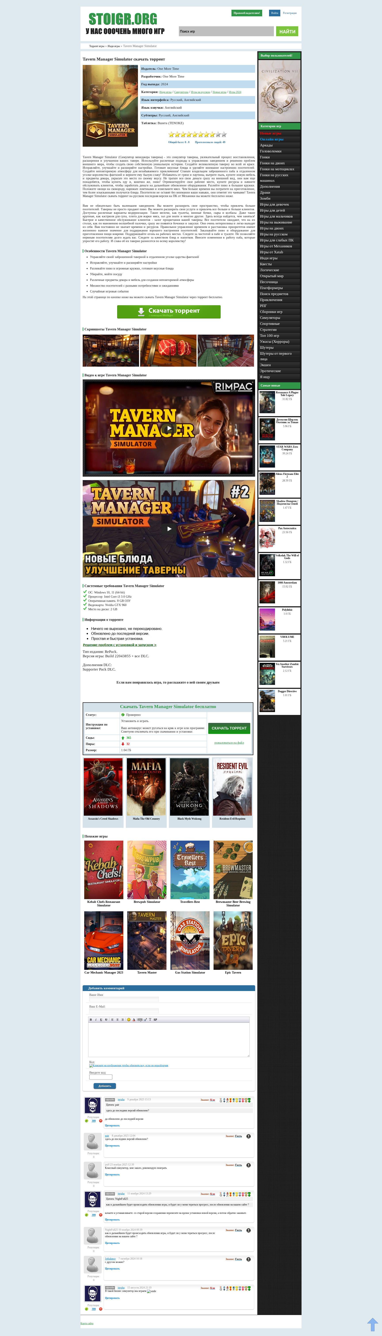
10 (224, 134)
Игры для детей (272, 210)
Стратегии (268, 330)
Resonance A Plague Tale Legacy (287, 394)
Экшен (265, 365)
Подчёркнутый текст (101, 1019)
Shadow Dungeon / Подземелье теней (287, 502)
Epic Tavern (233, 972)
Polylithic (287, 609)
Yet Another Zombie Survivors (287, 665)
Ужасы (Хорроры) (274, 341)
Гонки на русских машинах (274, 178)
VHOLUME (287, 637)
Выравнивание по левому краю (112, 1019)
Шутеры (266, 347)
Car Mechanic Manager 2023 (103, 972)
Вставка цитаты (145, 1019)
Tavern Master (147, 972)
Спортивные (270, 324)
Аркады (266, 145)
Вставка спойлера (155, 1019)
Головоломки (270, 151)
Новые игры (219, 92)
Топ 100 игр (269, 336)
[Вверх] (373, 1324)
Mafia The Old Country (146, 818)
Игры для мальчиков (276, 216)
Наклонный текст (96, 1019)
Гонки (265, 157)
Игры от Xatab (271, 252)
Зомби (265, 198)
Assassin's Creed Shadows (103, 818)
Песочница (269, 282)
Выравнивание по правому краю (122, 1019)
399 (94, 1120)
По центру (117, 1019)
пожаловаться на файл (229, 742)
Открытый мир (272, 276)
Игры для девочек (274, 204)
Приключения (271, 300)
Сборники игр (271, 312)
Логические (269, 270)
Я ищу (265, 377)
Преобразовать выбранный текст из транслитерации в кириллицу (150, 1019)
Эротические (270, 371)
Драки (265, 192)
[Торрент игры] (124, 40)
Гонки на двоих (272, 163)
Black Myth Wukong (189, 818)
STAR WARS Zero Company (287, 448)
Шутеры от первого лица (276, 356)
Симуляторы (181, 92)
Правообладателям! (247, 13)
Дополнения (270, 186)
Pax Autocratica (287, 528)
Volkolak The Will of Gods (287, 557)
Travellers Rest (190, 902)
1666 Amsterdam (287, 582)
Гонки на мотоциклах (277, 169)
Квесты (266, 264)
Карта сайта (86, 1323)
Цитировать (112, 1125)
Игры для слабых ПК (277, 240)
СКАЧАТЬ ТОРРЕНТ (229, 728)
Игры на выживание (276, 222)
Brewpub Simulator (147, 902)
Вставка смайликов (128, 1019)
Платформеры (271, 288)
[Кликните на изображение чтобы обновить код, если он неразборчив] (128, 1065)
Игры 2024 (235, 92)
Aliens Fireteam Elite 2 (287, 475)
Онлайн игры (271, 139)
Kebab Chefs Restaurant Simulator (103, 903)
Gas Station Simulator (190, 972)
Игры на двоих (272, 228)
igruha (121, 1099)
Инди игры (165, 92)
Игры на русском (200, 92)
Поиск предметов (274, 294)
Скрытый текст (140, 1019)
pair (107, 1135)
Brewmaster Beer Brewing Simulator (233, 903)
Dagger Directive (287, 691)
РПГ (263, 306)
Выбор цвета (133, 1019)
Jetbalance (110, 1258)
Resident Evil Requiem (232, 818)
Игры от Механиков (276, 246)
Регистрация (290, 13)
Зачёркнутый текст (106, 1019)
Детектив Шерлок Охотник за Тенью (287, 421)
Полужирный (91, 1019)
